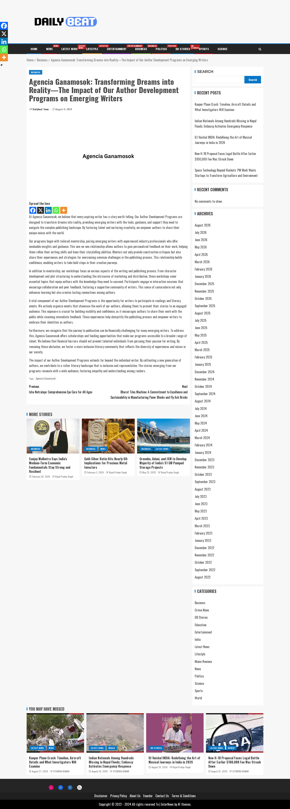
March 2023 (202, 525)
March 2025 (202, 349)
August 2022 (202, 577)
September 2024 (205, 393)
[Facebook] (32, 210)
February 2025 (203, 357)
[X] (40, 210)
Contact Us (162, 795)
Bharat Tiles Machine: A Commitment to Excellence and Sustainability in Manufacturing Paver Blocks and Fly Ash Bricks (149, 391)
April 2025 (201, 342)
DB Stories (183, 49)
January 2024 (203, 452)
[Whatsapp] (55, 210)
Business (141, 49)
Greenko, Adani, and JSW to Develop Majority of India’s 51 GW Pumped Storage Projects (162, 463)
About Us (135, 795)
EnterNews (167, 804)
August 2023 (202, 489)
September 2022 (205, 569)
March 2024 (202, 437)
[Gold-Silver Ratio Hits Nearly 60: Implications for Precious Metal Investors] (108, 436)
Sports (204, 49)
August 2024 (203, 401)
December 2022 (204, 547)
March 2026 (202, 261)
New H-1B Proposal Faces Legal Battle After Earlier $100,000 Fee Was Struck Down (234, 762)
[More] (63, 210)
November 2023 (204, 467)
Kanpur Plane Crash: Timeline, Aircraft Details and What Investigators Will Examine (55, 762)
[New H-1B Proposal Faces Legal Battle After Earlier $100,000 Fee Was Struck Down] (234, 733)
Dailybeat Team (41, 109)
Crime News (202, 610)
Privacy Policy (118, 795)
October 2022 (203, 562)
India (198, 639)
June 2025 (201, 327)
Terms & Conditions (184, 795)
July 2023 (201, 496)
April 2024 (201, 430)
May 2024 (201, 423)
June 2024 (201, 415)
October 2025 (203, 298)
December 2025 (204, 283)
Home (34, 49)
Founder (148, 795)
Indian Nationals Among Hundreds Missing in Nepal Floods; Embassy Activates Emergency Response (111, 762)
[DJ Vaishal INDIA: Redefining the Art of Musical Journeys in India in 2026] (175, 733)
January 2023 (203, 540)
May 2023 (201, 511)
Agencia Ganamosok (46, 378)
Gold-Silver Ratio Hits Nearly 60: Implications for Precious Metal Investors (106, 463)
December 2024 (204, 372)
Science (222, 49)
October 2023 (203, 474)
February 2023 (203, 533)
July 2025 (201, 320)
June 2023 (201, 503)
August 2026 (202, 225)
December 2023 (204, 459)
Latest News (69, 49)
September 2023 (205, 481)
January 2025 (203, 364)
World (198, 698)
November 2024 (204, 379)
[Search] (259, 49)
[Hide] (1, 65)
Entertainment (116, 49)
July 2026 (201, 232)
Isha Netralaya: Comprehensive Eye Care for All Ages (60, 389)
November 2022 (204, 555)
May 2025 (201, 335)
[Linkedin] (48, 210)
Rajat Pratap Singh (64, 476)
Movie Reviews (203, 661)
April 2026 (201, 254)
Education (200, 624)
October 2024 (203, 386)
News (49, 49)
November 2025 (204, 291)
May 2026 (201, 247)
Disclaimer (101, 795)
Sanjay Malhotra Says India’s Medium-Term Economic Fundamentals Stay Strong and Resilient (49, 465)
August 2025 (202, 313)
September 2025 (205, 305)
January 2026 (203, 276)
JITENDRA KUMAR (61, 771)
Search (205, 72)
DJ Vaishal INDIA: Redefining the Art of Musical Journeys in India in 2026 (174, 760)
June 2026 (201, 239)
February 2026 (203, 269)
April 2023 (201, 518)
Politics (161, 49)
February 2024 (203, 445)
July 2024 (201, 408)
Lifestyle (92, 49)
